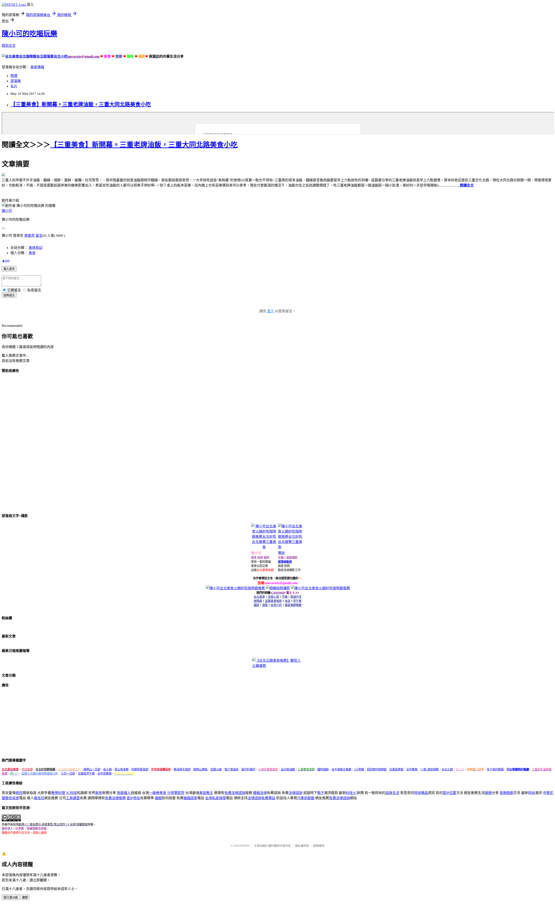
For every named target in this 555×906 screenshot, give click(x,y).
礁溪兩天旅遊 (182, 769)
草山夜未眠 (121, 769)
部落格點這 (285, 561)
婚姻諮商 (190, 798)
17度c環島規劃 (429, 769)
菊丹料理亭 (248, 769)
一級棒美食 (157, 793)
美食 (32, 253)
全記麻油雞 (288, 769)
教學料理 (58, 793)
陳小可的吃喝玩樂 (29, 33)
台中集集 (412, 769)
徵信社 (39, 798)
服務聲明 (318, 845)
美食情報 (37, 67)
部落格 (15, 81)
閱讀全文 (467, 185)
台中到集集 (105, 773)
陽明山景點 (200, 769)
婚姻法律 (260, 793)
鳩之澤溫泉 (231, 769)
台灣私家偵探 (215, 798)
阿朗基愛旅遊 (139, 769)
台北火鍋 (447, 769)
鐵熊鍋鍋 (323, 769)
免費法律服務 (115, 798)
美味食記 (35, 248)
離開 (25, 897)
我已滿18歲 (10, 897)
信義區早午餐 (86, 773)
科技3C (351, 793)
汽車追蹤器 (305, 798)
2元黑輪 (359, 769)
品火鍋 (107, 769)
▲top (6, 260)
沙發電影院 (175, 793)
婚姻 (158, 798)
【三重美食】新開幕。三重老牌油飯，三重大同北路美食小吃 (80, 104)
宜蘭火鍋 (216, 769)
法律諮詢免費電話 (261, 798)
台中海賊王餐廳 (341, 769)
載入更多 (9, 269)
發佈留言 (9, 295)
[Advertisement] (34, 442)
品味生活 (392, 793)
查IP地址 (133, 798)
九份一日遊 (68, 773)
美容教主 (206, 793)
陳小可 (7, 211)
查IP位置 (449, 793)
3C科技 (71, 793)
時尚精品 (421, 793)
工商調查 (73, 798)
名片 (13, 86)
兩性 (19, 793)
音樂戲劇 (506, 793)
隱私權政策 (302, 845)
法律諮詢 (295, 793)
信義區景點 (396, 769)
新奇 (98, 793)
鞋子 (320, 793)
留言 (39, 235)
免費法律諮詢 (234, 793)
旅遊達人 (124, 793)
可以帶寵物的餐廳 (517, 769)
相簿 (13, 76)
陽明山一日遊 (91, 769)
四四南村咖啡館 (377, 769)
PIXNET (245, 845)
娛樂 (488, 793)
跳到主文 (9, 45)
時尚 (531, 793)
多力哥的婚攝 (495, 769)
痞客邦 (29, 235)
